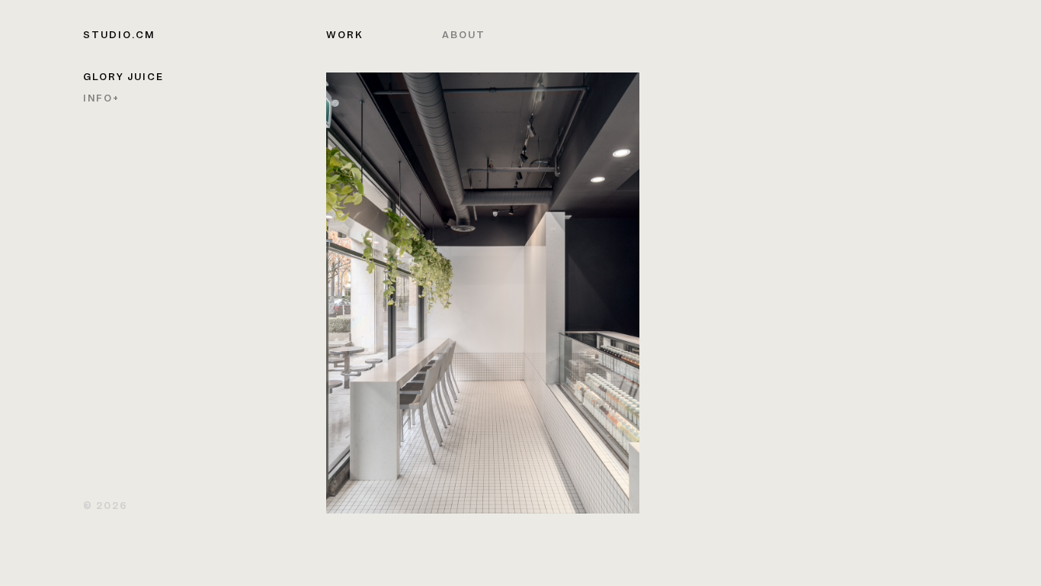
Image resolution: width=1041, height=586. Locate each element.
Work (345, 35)
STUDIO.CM (119, 35)
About (463, 35)
